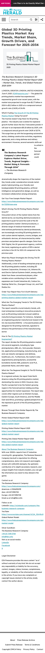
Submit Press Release (13, 645)
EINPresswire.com (20, 94)
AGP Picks (5, 3)
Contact (40, 649)
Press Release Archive (26, 640)
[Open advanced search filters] (36, 19)
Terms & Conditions (32, 645)
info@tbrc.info (7, 537)
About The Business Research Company (17, 449)
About (12, 640)
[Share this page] (41, 19)
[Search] (31, 19)
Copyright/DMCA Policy (11, 649)
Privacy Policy (29, 649)
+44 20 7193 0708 (9, 534)
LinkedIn (5, 542)
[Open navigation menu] (4, 19)
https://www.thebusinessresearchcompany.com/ (21, 486)
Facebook (6, 545)
